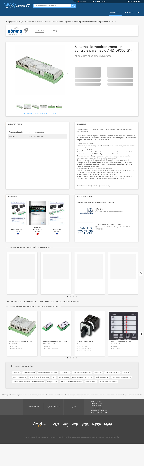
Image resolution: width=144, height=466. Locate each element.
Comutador (98, 373)
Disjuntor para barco (19, 377)
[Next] (67, 73)
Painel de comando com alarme (82, 377)
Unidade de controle (102, 377)
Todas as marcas (96, 401)
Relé (54, 377)
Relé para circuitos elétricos (108, 382)
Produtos (114, 12)
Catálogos (128, 12)
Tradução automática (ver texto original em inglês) (93, 186)
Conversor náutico (29, 373)
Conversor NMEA (91, 382)
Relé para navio (52, 382)
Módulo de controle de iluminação (71, 382)
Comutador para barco (112, 373)
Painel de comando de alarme (121, 377)
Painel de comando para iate (82, 373)
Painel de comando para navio (47, 373)
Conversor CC (65, 373)
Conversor (16, 373)
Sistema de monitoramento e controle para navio (28, 382)
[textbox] (52, 6)
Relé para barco (64, 377)
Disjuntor (126, 373)
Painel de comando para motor (39, 377)
